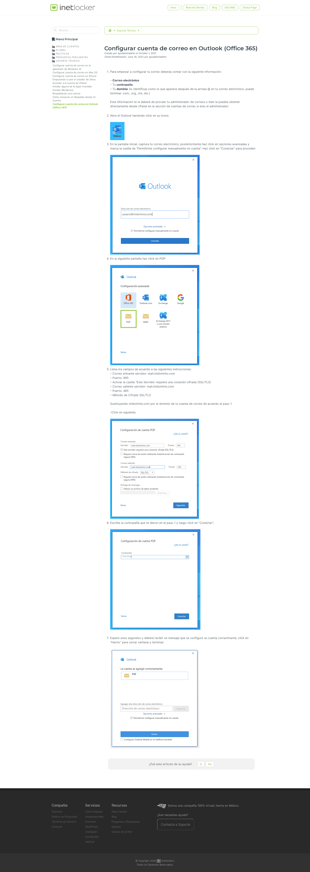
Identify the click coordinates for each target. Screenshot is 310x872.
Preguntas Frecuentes (71, 57)
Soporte (116, 826)
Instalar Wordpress (63, 90)
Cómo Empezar (94, 811)
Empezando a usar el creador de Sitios (74, 79)
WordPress (91, 826)
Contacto (57, 826)
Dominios (90, 821)
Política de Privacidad (64, 816)
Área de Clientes (67, 46)
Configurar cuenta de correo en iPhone (75, 76)
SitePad (89, 841)
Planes (60, 50)
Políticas (62, 53)
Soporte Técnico (67, 60)
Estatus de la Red (122, 831)
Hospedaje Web (94, 816)
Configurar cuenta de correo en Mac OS (75, 72)
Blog (114, 816)
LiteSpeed (91, 831)
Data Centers (119, 811)
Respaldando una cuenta (66, 93)
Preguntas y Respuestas (126, 821)
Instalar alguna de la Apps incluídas (72, 86)
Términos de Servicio (64, 821)
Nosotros (57, 811)
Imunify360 (92, 836)
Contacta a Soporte (175, 824)
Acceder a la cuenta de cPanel (69, 83)
